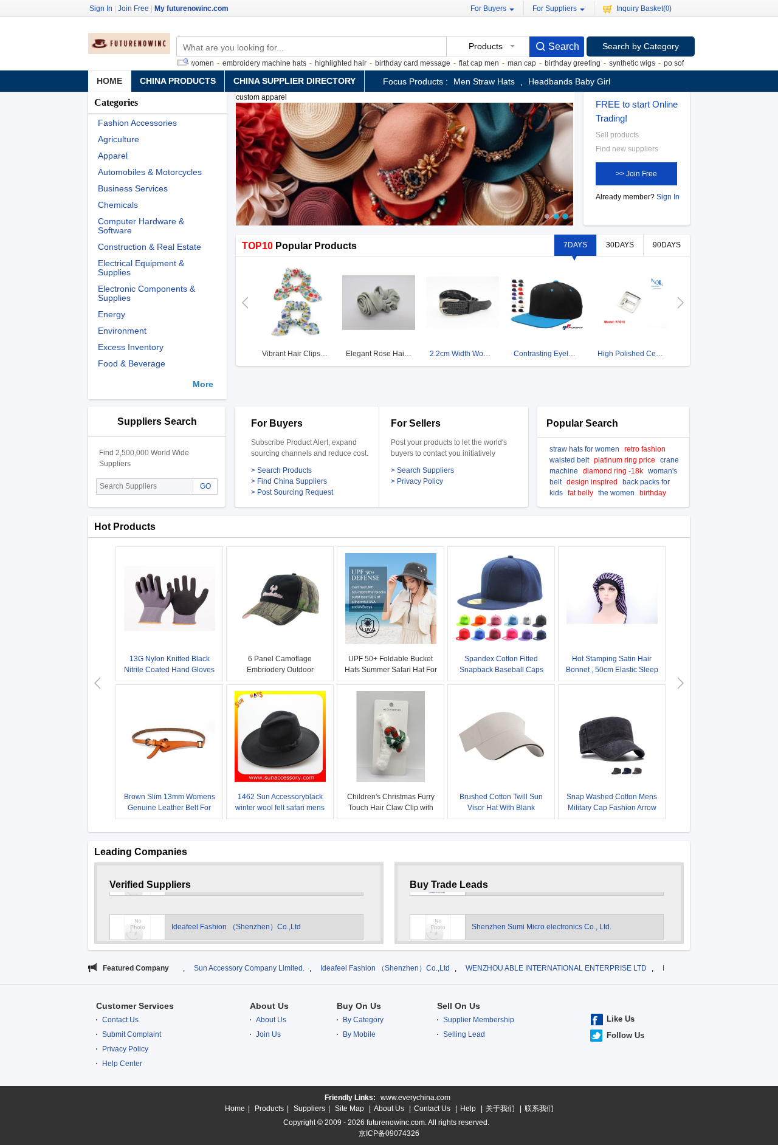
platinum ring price (624, 460)
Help (468, 1108)
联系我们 (539, 1108)
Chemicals (118, 205)
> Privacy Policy (417, 481)
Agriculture (118, 139)
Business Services (133, 188)
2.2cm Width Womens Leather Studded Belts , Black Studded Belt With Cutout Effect (464, 353)
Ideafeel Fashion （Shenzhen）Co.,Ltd (236, 917)
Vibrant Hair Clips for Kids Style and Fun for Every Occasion (296, 353)
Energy (111, 314)
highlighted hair (317, 63)
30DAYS (620, 245)
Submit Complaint (131, 1034)
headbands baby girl (569, 81)
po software (660, 63)
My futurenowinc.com (191, 8)
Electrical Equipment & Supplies (141, 268)
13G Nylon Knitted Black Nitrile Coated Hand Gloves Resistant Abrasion (169, 670)
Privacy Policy (125, 1049)
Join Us (268, 1034)
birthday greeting (549, 63)
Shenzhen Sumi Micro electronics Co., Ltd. (541, 917)
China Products (178, 81)
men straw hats (484, 81)
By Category (363, 1020)
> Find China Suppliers (289, 481)
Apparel (113, 155)
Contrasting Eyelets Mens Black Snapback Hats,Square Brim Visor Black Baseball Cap (548, 353)
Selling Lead (464, 1034)
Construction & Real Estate (149, 247)
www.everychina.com (415, 1097)
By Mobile (359, 1034)
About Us (269, 1006)
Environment (122, 330)
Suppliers (309, 1108)
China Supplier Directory (294, 81)
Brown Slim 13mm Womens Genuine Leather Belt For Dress (169, 808)
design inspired (592, 482)
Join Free (133, 8)
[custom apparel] (404, 169)
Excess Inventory (131, 347)
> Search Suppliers (422, 470)
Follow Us (625, 1035)
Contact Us (120, 1020)
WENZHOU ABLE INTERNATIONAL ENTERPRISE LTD (510, 968)
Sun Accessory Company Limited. (203, 968)
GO (205, 486)
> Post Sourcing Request (292, 492)
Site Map (349, 1108)
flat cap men (456, 63)
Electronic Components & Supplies (146, 293)
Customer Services (135, 1006)
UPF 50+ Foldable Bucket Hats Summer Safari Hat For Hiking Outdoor (391, 670)
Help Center (122, 1063)
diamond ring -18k (613, 471)
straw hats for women (584, 449)
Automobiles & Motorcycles (150, 172)
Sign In (668, 197)
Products (269, 1108)
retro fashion (645, 449)
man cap (498, 63)
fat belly (580, 493)
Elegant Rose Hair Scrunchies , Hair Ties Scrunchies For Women (380, 353)
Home (109, 81)
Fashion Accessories (137, 123)
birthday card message (389, 63)
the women (616, 493)
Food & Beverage (131, 363)
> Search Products (281, 470)
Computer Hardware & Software (141, 226)
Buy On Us (359, 1006)
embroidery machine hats (241, 63)
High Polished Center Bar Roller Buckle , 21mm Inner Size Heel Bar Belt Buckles (631, 353)
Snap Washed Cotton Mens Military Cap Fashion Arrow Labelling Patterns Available (612, 808)
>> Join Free (636, 174)
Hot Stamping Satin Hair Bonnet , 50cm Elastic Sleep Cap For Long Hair (612, 670)
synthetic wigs (609, 63)
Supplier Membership (478, 1020)
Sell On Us (458, 1006)
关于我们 (500, 1108)
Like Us (621, 1018)
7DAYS (575, 245)
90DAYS (667, 245)
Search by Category (640, 46)
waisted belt (569, 460)
